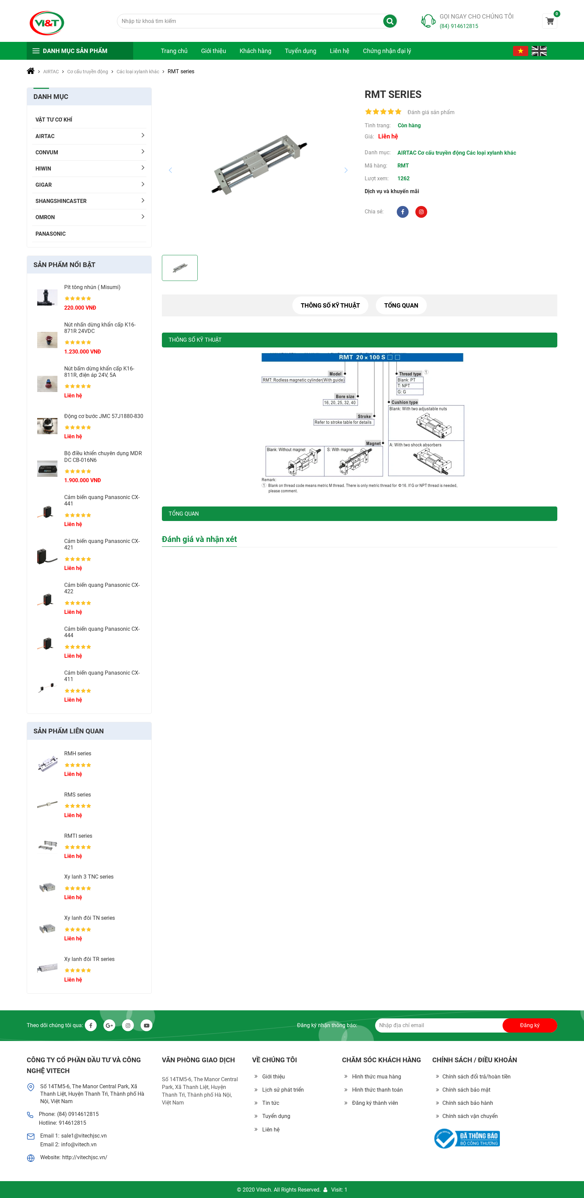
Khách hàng (255, 50)
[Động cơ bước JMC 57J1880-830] (47, 426)
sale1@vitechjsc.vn (84, 1135)
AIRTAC (44, 136)
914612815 (72, 1123)
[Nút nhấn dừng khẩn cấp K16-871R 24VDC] (47, 340)
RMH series (77, 753)
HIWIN (43, 168)
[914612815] (428, 21)
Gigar (43, 185)
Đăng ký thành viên (375, 1103)
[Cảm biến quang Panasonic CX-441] (47, 512)
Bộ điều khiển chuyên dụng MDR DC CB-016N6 (103, 456)
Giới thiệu (213, 50)
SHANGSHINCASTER (61, 201)
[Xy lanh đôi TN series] (47, 928)
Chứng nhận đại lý (387, 50)
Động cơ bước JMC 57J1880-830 (103, 416)
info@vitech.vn (79, 1144)
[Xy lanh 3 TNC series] (47, 887)
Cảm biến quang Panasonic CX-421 (102, 544)
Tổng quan (401, 305)
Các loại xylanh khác (491, 153)
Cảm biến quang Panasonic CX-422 (102, 588)
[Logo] (49, 20)
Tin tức (270, 1103)
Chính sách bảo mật (466, 1090)
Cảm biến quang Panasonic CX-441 (102, 500)
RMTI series (78, 836)
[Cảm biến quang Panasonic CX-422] (47, 600)
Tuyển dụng (300, 50)
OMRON (45, 217)
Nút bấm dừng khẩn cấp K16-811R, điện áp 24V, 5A (99, 371)
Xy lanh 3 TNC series (89, 877)
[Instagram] (421, 212)
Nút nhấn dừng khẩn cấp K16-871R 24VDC (100, 327)
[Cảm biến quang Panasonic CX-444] (47, 644)
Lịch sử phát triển (283, 1090)
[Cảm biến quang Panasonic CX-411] (47, 688)
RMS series (77, 794)
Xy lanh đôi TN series (89, 918)
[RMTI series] (47, 846)
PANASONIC (50, 234)
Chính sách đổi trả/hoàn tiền (476, 1076)
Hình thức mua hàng (376, 1076)
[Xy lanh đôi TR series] (47, 969)
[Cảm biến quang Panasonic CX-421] (47, 556)
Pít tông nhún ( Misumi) (92, 287)
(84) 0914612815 (78, 1114)
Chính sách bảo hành (467, 1103)
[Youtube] (146, 1025)
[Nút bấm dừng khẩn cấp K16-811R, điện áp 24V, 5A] (47, 383)
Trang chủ (174, 50)
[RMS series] (47, 805)
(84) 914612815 (459, 26)
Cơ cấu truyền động (441, 153)
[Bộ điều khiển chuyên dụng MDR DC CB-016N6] (47, 468)
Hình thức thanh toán (377, 1090)
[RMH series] (47, 764)
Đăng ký (530, 1025)
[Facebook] (403, 212)
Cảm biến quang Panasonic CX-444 (102, 632)
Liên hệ (339, 50)
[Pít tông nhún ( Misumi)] (47, 297)
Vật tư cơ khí (53, 119)
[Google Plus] (109, 1025)
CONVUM (46, 152)
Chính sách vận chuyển (470, 1116)
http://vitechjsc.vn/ (84, 1157)
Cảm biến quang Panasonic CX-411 (102, 676)
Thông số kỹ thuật (330, 305)
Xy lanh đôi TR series (89, 959)
